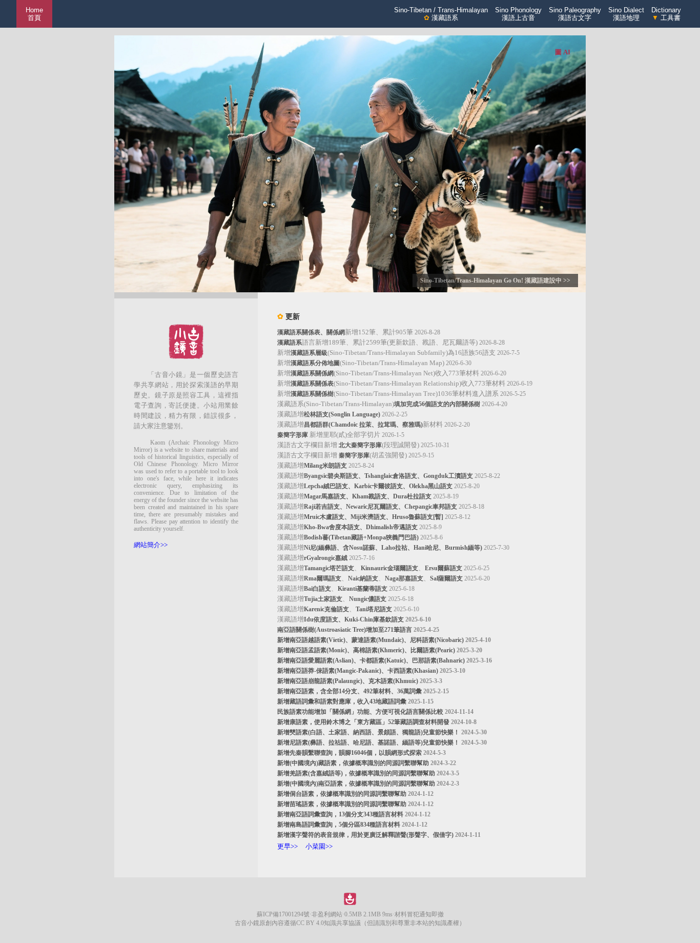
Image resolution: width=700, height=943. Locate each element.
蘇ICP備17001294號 (283, 914)
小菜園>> (319, 846)
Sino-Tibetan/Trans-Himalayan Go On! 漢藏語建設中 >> (495, 280)
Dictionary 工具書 (666, 14)
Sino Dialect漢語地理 (626, 14)
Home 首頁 (34, 14)
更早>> (287, 846)
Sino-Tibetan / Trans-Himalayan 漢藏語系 (441, 14)
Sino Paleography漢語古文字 (575, 14)
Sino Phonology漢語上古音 (518, 14)
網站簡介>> (151, 545)
